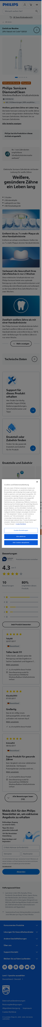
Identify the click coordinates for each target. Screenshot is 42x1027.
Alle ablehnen (20, 536)
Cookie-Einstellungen (20, 530)
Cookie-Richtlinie (20, 524)
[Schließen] (35, 481)
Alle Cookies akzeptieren (20, 542)
